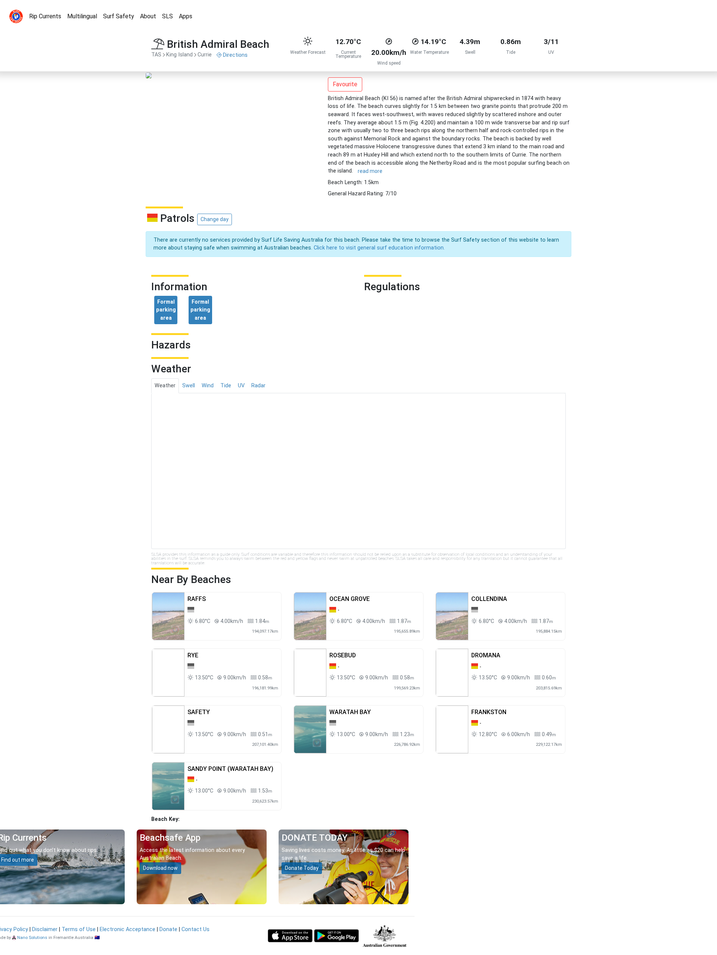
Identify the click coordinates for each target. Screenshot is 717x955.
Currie (205, 55)
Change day (215, 219)
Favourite (345, 84)
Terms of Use (79, 929)
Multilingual (82, 16)
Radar (258, 385)
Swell (188, 385)
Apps (185, 16)
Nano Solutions (32, 937)
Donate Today (302, 868)
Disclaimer (45, 929)
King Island (179, 55)
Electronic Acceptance (127, 929)
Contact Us (195, 929)
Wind (208, 385)
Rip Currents (45, 16)
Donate (168, 929)
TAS (156, 55)
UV (241, 385)
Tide (225, 385)
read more (370, 171)
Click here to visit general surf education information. (379, 248)
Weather (165, 385)
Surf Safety (118, 16)
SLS (167, 16)
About (148, 16)
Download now (160, 868)
